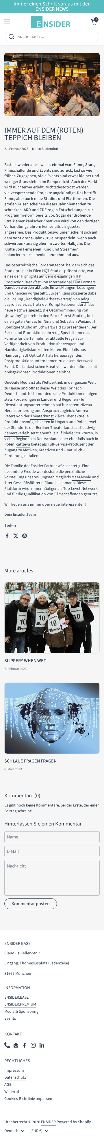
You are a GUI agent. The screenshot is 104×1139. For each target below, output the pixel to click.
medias (84, 333)
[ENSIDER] (50, 22)
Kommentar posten (31, 904)
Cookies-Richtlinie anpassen (28, 1099)
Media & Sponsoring (21, 1011)
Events (10, 1018)
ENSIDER (48, 1122)
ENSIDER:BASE (16, 997)
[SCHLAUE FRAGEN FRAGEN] (52, 718)
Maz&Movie (81, 477)
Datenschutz (15, 1077)
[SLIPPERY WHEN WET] (52, 617)
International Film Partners (72, 282)
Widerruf (11, 1092)
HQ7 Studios (52, 271)
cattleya (23, 444)
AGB (8, 1085)
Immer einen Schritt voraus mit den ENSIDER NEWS (52, 6)
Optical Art (38, 355)
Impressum (14, 1070)
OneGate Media (17, 382)
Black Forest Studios (67, 316)
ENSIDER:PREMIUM (20, 1004)
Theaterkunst (42, 416)
